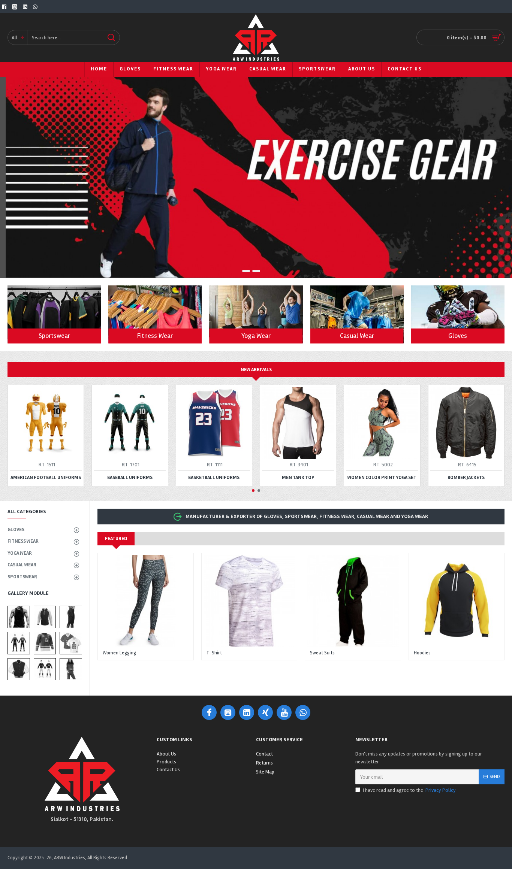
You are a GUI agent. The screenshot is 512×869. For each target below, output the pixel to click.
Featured (116, 539)
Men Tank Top (298, 478)
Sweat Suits (322, 653)
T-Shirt (214, 653)
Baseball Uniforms (130, 478)
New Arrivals (256, 370)
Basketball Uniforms (214, 478)
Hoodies (422, 653)
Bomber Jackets (466, 478)
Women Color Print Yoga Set (381, 478)
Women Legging (119, 653)
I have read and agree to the (409, 790)
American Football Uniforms (45, 478)
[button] (253, 490)
